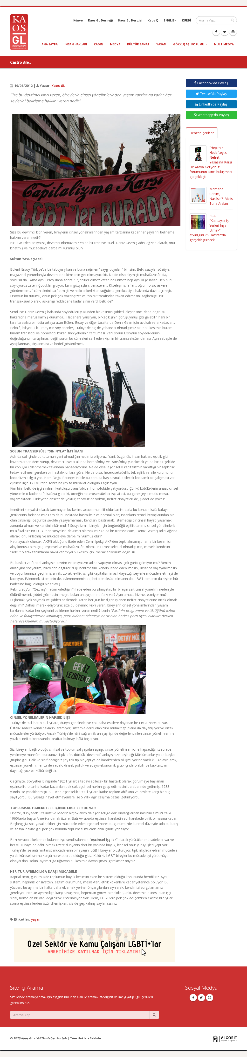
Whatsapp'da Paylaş (213, 115)
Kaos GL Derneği (100, 20)
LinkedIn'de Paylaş (212, 104)
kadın (98, 44)
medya (115, 44)
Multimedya (224, 44)
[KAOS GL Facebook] (216, 31)
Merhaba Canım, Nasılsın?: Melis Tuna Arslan (221, 196)
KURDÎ (186, 20)
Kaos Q (153, 20)
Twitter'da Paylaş (213, 93)
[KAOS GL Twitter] (224, 31)
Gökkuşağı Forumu (188, 44)
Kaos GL (58, 85)
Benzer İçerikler (202, 133)
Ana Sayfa (49, 44)
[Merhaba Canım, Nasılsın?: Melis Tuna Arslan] (198, 194)
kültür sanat (138, 44)
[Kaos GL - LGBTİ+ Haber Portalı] (21, 31)
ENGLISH (170, 20)
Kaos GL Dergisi (130, 20)
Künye (78, 20)
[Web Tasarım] (225, 1039)
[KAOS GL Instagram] (233, 31)
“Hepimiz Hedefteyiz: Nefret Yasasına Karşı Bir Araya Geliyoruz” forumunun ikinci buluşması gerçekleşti (211, 162)
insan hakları (75, 44)
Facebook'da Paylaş (212, 83)
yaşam (161, 44)
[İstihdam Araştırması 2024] (94, 942)
